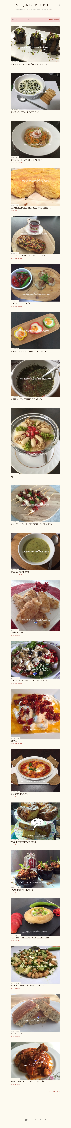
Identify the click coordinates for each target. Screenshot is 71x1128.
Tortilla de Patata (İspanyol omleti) (31, 207)
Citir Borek (17, 632)
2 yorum (17, 796)
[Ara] (59, 5)
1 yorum (17, 210)
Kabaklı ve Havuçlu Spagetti (26, 160)
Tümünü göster (54, 19)
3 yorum (17, 1084)
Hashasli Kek (18, 1033)
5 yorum (17, 940)
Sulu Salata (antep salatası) (26, 399)
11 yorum (17, 892)
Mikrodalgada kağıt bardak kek (29, 64)
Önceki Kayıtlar (54, 1091)
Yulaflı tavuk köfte (22, 303)
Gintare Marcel (33, 1123)
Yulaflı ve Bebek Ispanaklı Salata (29, 680)
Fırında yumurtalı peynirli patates (30, 937)
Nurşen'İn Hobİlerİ (32, 5)
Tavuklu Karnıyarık (22, 890)
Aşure (14, 476)
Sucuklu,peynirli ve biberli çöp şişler (31, 524)
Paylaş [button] (12, 67)
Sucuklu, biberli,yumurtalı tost (28, 255)
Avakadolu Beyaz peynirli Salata (29, 985)
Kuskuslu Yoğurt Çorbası (25, 112)
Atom (14, 740)
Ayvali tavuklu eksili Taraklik (27, 1081)
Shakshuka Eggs (19, 794)
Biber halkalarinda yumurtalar (29, 351)
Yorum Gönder (19, 67)
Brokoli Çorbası (20, 572)
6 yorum (17, 635)
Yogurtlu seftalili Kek (23, 842)
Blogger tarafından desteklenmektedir (36, 1119)
